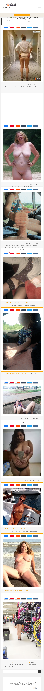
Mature (28, 245)
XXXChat (30, 17)
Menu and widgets (39, 7)
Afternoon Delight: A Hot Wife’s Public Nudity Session (16, 184)
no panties (24, 91)
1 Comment (15, 666)
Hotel (20, 91)
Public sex (34, 378)
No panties (35, 245)
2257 (21, 684)
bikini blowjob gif (11, 22)
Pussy (30, 305)
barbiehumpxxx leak (18, 21)
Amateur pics (16, 86)
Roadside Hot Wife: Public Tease (12, 417)
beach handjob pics (28, 21)
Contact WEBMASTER (15, 684)
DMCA (23, 684)
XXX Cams (28, 18)
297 (26, 671)
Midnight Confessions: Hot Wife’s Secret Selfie (15, 479)
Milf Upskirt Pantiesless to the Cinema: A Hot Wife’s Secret (17, 302)
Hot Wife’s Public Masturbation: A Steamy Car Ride (16, 373)
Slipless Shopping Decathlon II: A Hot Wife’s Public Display (17, 662)
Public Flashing (9, 8)
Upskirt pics (11, 91)
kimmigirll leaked (9, 21)
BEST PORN (13, 17)
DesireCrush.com (36, 17)
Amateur (11, 86)
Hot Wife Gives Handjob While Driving (13, 243)
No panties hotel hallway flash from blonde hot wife (16, 84)
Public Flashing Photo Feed (20, 88)
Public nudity (29, 378)
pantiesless (34, 91)
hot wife (17, 91)
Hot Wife (26, 86)
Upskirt (6, 91)
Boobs (15, 375)
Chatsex (24, 18)
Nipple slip (22, 305)
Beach (15, 531)
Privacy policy (27, 684)
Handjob (15, 245)
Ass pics (22, 86)
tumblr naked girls (29, 22)
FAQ (31, 684)
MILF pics (33, 86)
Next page (39, 671)
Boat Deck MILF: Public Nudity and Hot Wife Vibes (15, 528)
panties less (29, 91)
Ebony (26, 375)
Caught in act (7, 245)
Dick (12, 245)
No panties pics (12, 88)
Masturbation (24, 245)
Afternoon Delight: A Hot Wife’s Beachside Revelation (16, 590)
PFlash (6, 86)
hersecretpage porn (20, 22)
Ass (20, 86)
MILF (30, 86)
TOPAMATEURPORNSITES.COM (21, 17)
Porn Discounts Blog (20, 18)
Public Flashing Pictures (31, 88)
